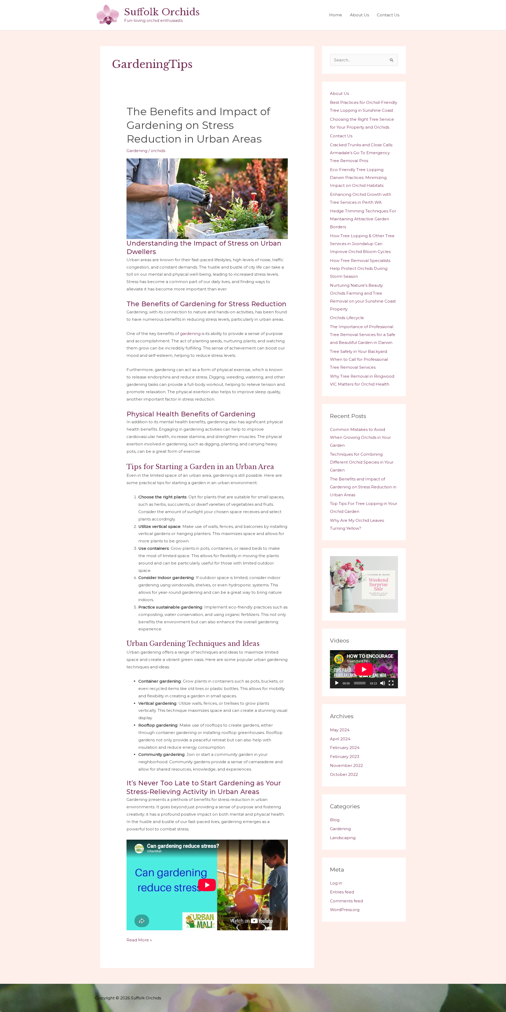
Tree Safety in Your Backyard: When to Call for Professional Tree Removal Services (359, 359)
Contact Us (388, 14)
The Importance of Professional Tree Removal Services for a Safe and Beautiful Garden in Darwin (362, 334)
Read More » (139, 940)
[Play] (336, 683)
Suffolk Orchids (162, 12)
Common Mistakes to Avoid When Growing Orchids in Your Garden (360, 437)
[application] (364, 669)
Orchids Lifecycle (347, 317)
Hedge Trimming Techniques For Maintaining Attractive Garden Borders (363, 218)
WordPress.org (344, 909)
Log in (336, 883)
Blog (334, 819)
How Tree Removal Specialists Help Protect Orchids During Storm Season (360, 268)
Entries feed (342, 891)
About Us (359, 14)
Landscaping (343, 837)
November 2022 (346, 765)
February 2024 (344, 747)
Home (335, 14)
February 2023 (344, 756)
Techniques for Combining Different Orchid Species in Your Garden (361, 462)
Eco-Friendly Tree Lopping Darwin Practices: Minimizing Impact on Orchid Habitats (358, 177)
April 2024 (340, 738)
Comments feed (346, 900)
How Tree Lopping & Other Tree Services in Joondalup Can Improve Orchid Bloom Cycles (362, 243)
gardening (190, 333)
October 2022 (344, 774)
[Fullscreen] (391, 683)
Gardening (136, 150)
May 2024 (339, 729)
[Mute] (382, 683)
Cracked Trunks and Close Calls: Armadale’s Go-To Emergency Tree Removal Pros (361, 152)
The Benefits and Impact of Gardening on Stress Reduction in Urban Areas (198, 125)
